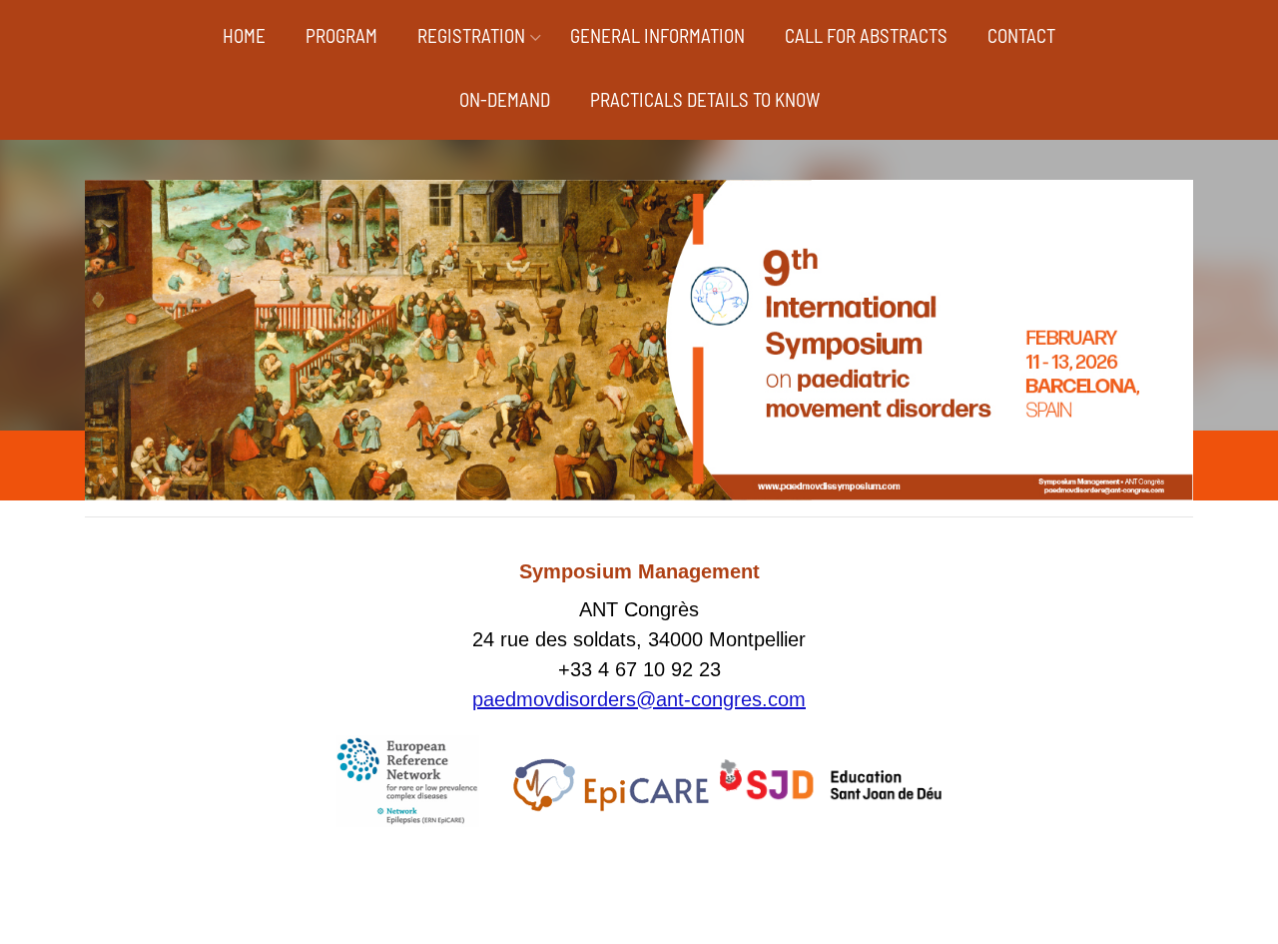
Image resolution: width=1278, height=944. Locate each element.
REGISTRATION (471, 35)
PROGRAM (341, 35)
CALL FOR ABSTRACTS (866, 35)
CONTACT (1021, 35)
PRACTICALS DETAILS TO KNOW (705, 99)
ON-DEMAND (504, 99)
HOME (244, 35)
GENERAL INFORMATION (657, 35)
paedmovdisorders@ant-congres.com (639, 699)
